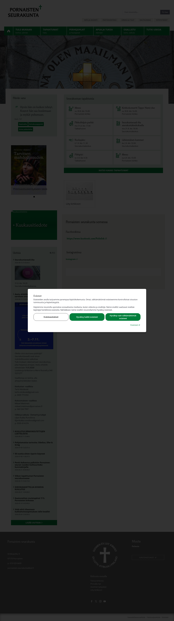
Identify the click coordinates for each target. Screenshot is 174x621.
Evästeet (135, 325)
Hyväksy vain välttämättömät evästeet (123, 317)
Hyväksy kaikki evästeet (87, 317)
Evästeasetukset (51, 317)
